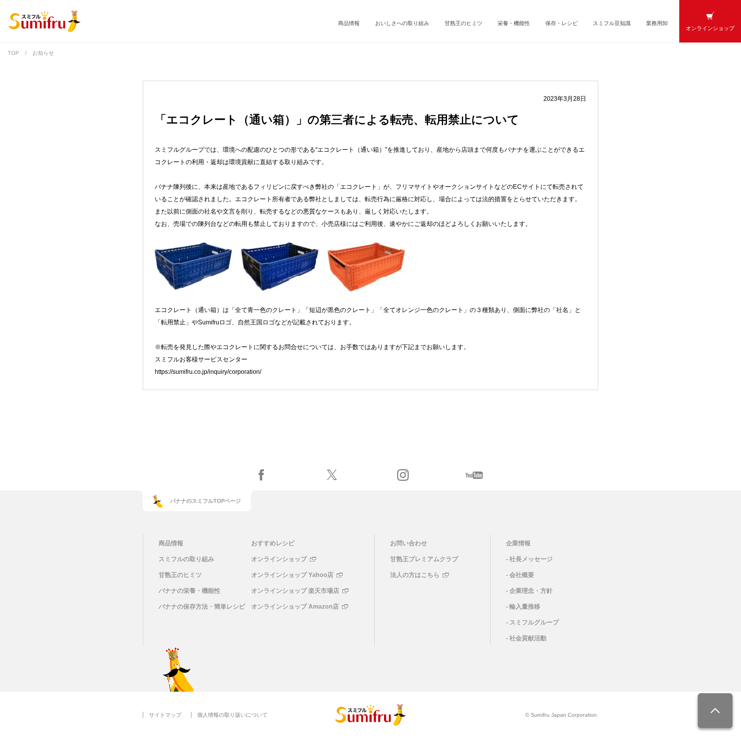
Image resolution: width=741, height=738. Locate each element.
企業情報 (518, 543)
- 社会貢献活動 (526, 638)
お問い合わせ (408, 543)
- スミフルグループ (532, 622)
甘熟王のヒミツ (463, 23)
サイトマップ (165, 715)
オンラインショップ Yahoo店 (292, 575)
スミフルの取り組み (186, 559)
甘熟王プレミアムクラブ (424, 559)
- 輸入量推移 (523, 606)
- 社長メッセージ (529, 559)
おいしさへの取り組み (402, 23)
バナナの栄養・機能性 (189, 590)
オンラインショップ (279, 559)
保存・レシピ (561, 23)
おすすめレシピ (272, 543)
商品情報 (349, 23)
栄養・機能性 (513, 23)
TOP (13, 53)
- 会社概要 (520, 575)
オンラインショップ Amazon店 (295, 607)
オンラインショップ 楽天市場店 (295, 591)
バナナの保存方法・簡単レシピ (202, 606)
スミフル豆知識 (612, 23)
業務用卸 (657, 23)
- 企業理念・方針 (529, 590)
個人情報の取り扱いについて (232, 715)
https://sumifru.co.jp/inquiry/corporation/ (208, 371)
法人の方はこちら (415, 575)
